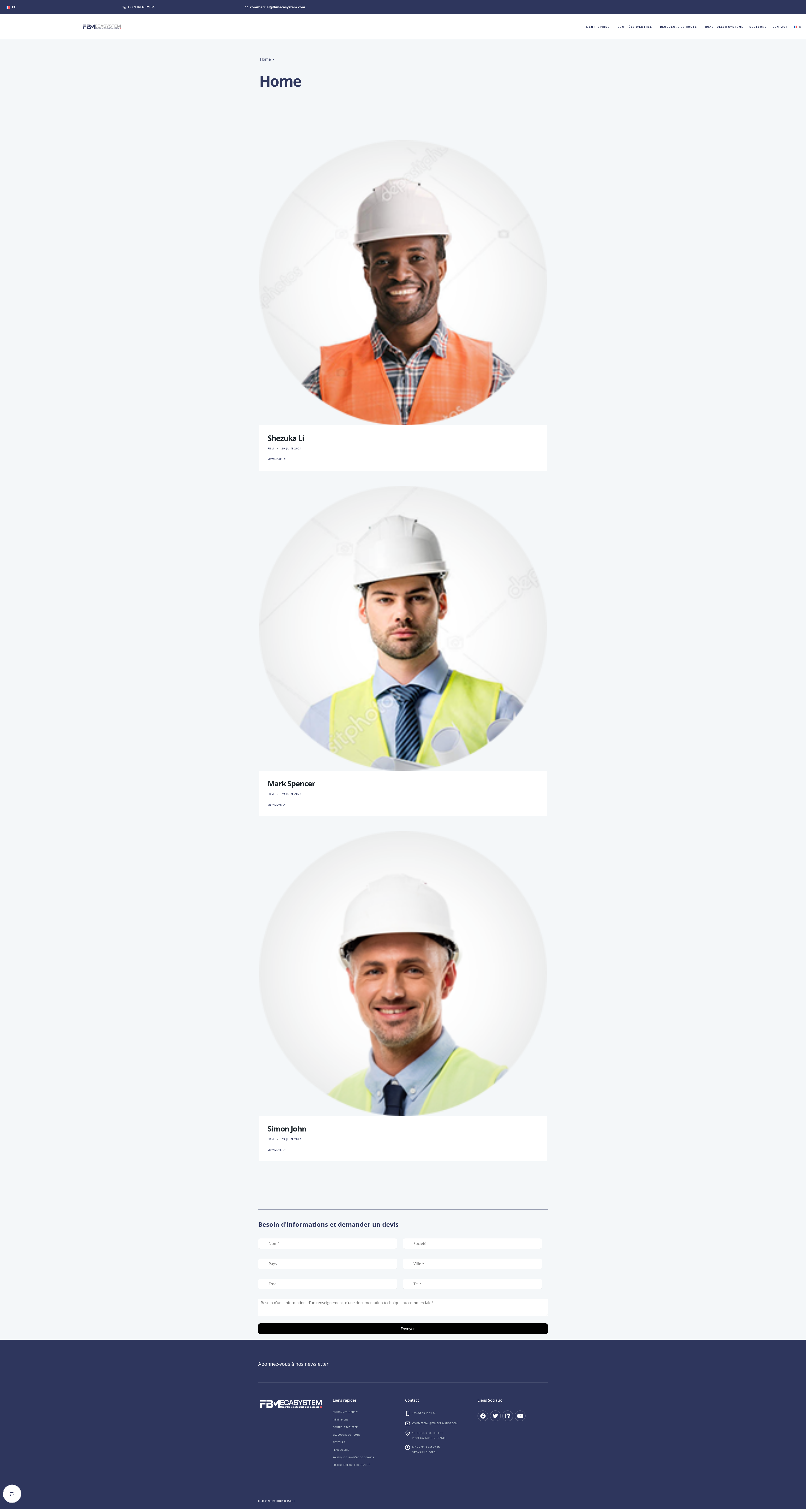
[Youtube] (520, 1415)
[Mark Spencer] (403, 628)
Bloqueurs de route (678, 26)
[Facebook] (483, 1415)
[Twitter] (495, 1415)
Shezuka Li (286, 438)
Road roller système (724, 26)
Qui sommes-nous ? (345, 1412)
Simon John (287, 1129)
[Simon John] (403, 973)
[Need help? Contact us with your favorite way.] (12, 1494)
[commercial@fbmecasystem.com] (407, 1423)
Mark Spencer (291, 783)
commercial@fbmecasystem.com (435, 1423)
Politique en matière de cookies (353, 1457)
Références (340, 1419)
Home (265, 59)
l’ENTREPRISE (598, 26)
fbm (271, 448)
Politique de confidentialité (351, 1464)
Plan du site (341, 1449)
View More (275, 459)
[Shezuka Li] (403, 282)
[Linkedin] (507, 1415)
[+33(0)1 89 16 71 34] (407, 1413)
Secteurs (758, 26)
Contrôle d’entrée (635, 26)
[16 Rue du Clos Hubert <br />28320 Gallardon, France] (407, 1433)
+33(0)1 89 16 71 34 (424, 1413)
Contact (780, 26)
